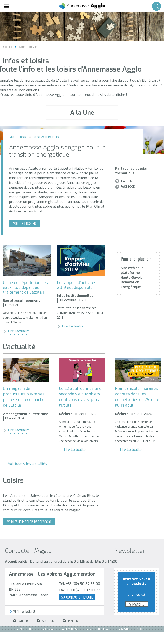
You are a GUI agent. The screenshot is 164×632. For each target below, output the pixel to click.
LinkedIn (72, 621)
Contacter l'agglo (79, 597)
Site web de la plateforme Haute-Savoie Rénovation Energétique (132, 277)
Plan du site (72, 629)
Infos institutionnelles (75, 295)
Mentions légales (100, 629)
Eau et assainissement (21, 300)
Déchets (65, 414)
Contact (50, 629)
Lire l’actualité (19, 331)
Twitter (127, 181)
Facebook (128, 186)
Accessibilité (28, 629)
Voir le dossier (24, 223)
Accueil (7, 47)
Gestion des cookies (134, 629)
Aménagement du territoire (25, 414)
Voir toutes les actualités (27, 463)
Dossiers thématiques (46, 137)
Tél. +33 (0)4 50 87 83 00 (79, 583)
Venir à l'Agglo (23, 611)
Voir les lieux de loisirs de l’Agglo (29, 521)
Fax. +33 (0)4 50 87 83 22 (79, 590)
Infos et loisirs (28, 47)
